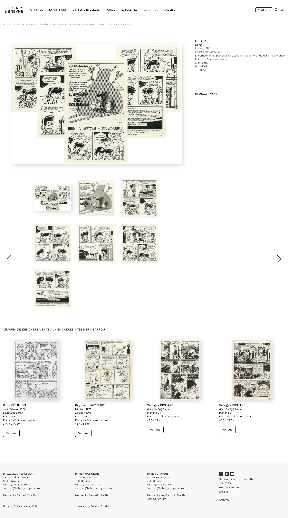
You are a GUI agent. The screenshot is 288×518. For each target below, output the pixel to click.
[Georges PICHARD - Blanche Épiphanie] (180, 369)
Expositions (58, 9)
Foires (110, 9)
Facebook (221, 474)
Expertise (150, 9)
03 (14, 444)
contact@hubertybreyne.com (21, 488)
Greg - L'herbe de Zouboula (114, 24)
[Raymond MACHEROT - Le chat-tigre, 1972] (108, 369)
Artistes (36, 9)
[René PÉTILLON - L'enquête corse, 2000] (36, 369)
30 (26, 444)
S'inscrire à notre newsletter (237, 479)
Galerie (169, 9)
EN (282, 9)
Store (265, 9)
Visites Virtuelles (86, 9)
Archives (224, 499)
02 (10, 444)
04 (18, 444)
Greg (198, 45)
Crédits (223, 491)
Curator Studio (100, 506)
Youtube (232, 474)
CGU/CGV (225, 483)
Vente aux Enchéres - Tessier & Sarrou (74, 24)
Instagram (227, 474)
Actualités (129, 9)
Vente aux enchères (39, 24)
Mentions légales (229, 487)
